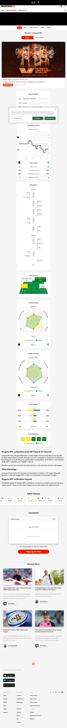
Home (4, 695)
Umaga (39, 226)
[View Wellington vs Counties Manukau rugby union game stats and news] (40, 501)
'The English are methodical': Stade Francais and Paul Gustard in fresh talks (48, 630)
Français (19, 722)
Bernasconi (40, 243)
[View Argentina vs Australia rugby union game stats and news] (30, 501)
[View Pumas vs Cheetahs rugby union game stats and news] (10, 501)
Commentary (40, 38)
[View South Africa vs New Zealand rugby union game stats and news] (20, 501)
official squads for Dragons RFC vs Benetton (20, 483)
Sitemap (5, 712)
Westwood (27, 256)
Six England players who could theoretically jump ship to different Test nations (48, 589)
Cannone (39, 205)
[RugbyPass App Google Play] (33, 680)
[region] (33, 115)
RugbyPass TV (22, 10)
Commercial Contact (35, 715)
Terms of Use (33, 699)
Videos (5, 709)
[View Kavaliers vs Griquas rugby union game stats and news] (60, 501)
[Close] (56, 109)
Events (27, 38)
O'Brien (28, 193)
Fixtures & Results (11, 10)
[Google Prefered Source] (33, 685)
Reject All (38, 118)
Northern (19, 709)
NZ (17, 719)
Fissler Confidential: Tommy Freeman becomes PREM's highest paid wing (17, 589)
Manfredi (39, 214)
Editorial (32, 719)
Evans (28, 218)
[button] (65, 10)
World (18, 715)
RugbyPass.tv (20, 699)
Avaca (38, 230)
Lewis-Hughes (26, 197)
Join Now (19, 695)
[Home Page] (8, 6)
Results (5, 702)
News (3, 10)
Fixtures (5, 699)
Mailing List (20, 702)
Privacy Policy (33, 695)
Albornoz (39, 201)
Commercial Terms (35, 705)
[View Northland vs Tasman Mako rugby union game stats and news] (50, 501)
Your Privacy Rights (17, 118)
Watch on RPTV (8, 85)
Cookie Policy (33, 702)
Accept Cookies (50, 118)
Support (32, 712)
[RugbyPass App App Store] (33, 676)
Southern (19, 712)
